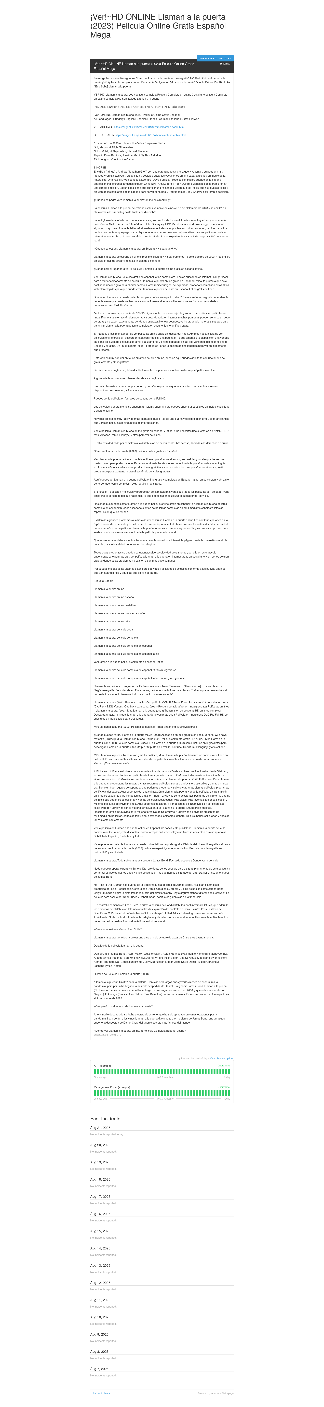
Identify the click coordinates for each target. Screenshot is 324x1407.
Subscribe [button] (225, 63)
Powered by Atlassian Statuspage (216, 1393)
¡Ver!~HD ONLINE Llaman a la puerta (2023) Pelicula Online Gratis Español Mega (144, 66)
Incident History (100, 1393)
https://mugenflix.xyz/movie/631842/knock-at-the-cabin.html (149, 127)
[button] (215, 58)
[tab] (94, 1071)
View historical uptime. (222, 1058)
